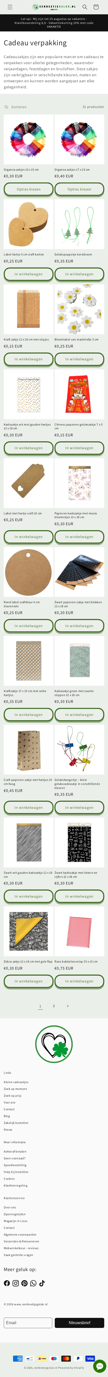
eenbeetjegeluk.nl (46, 1367)
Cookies (9, 1178)
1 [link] (40, 1006)
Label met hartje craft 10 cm (23, 513)
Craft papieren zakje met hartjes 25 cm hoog (28, 782)
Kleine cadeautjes (16, 1082)
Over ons (10, 1207)
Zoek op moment (15, 1089)
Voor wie (10, 1102)
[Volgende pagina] (67, 1006)
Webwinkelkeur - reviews (21, 1248)
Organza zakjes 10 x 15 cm (21, 169)
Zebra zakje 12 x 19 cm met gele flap (28, 961)
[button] (10, 7)
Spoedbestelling (15, 1165)
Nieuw (8, 1129)
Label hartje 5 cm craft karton (24, 254)
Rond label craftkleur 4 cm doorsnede (22, 604)
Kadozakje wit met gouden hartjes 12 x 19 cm (27, 426)
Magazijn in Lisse (15, 1221)
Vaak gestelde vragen (18, 1255)
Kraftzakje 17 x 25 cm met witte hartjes (25, 693)
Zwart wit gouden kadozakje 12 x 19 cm (28, 874)
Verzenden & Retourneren (21, 1241)
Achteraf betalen (15, 1151)
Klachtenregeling (16, 1185)
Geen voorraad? (14, 1158)
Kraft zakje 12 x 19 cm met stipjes (26, 339)
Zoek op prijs (13, 1095)
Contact (9, 1109)
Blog (7, 1116)
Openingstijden (15, 1214)
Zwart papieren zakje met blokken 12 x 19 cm (78, 604)
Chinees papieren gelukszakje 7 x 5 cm (78, 426)
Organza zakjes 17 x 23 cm (72, 169)
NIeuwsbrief (79, 1323)
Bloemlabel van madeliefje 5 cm (77, 339)
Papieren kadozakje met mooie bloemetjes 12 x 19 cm (76, 515)
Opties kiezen (29, 189)
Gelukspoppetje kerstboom (73, 254)
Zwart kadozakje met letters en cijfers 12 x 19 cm (76, 874)
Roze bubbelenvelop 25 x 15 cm (76, 961)
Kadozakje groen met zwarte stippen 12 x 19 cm (74, 693)
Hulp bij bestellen (16, 1172)
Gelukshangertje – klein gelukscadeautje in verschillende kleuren (77, 783)
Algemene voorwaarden (20, 1234)
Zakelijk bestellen (16, 1123)
